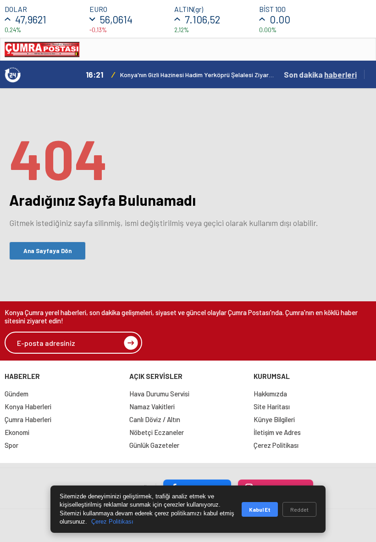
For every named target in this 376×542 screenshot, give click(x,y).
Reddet (299, 509)
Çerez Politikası (276, 445)
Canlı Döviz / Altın (154, 419)
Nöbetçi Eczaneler (156, 432)
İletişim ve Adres (277, 432)
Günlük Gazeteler (154, 445)
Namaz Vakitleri (152, 406)
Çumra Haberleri (28, 419)
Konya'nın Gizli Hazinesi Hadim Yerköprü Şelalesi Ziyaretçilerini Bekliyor (197, 75)
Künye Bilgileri (274, 419)
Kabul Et (260, 509)
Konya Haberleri (28, 406)
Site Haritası (272, 406)
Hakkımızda (270, 394)
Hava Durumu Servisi (159, 394)
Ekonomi (17, 432)
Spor (11, 445)
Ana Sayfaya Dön (47, 250)
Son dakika (320, 74)
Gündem (16, 394)
